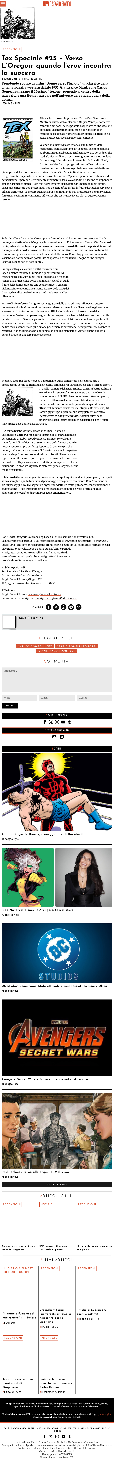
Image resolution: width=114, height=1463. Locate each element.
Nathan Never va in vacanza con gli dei (94, 1248)
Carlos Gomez (30, 646)
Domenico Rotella (89, 1319)
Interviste (49, 1338)
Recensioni (12, 49)
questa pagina (104, 1414)
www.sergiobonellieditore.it (44, 594)
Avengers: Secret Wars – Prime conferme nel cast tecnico (45, 1079)
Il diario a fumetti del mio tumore (19, 1270)
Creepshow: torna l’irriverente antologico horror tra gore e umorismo (56, 1316)
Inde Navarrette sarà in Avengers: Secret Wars (37, 910)
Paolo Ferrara (50, 1327)
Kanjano (10, 1322)
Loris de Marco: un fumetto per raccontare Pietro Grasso (56, 1383)
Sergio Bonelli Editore (76, 646)
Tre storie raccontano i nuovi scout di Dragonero (19, 1248)
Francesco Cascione (53, 1392)
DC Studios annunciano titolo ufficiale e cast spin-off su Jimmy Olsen (54, 986)
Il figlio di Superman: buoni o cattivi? (91, 1312)
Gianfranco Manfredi (57, 651)
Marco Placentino (32, 78)
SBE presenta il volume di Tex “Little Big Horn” (54, 1248)
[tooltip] (48, 607)
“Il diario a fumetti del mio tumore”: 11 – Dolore (19, 1316)
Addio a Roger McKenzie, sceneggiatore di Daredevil (42, 834)
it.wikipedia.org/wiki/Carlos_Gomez (56, 598)
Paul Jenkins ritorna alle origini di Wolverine (36, 1172)
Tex (49, 646)
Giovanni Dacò (13, 1392)
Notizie (46, 1204)
